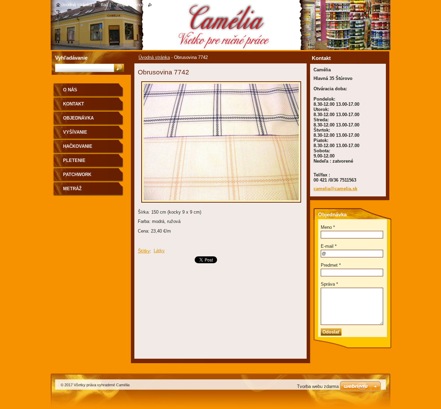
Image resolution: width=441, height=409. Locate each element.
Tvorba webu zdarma (318, 386)
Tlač (104, 4)
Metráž (72, 188)
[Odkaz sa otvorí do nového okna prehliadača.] (221, 204)
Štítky (144, 251)
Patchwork (77, 174)
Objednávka (78, 118)
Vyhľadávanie (71, 58)
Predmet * (331, 265)
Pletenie (74, 160)
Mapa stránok (130, 4)
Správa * (329, 284)
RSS (156, 4)
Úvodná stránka (154, 57)
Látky (159, 250)
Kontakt (73, 103)
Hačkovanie (77, 146)
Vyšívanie (75, 132)
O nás (70, 89)
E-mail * (329, 246)
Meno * (328, 227)
